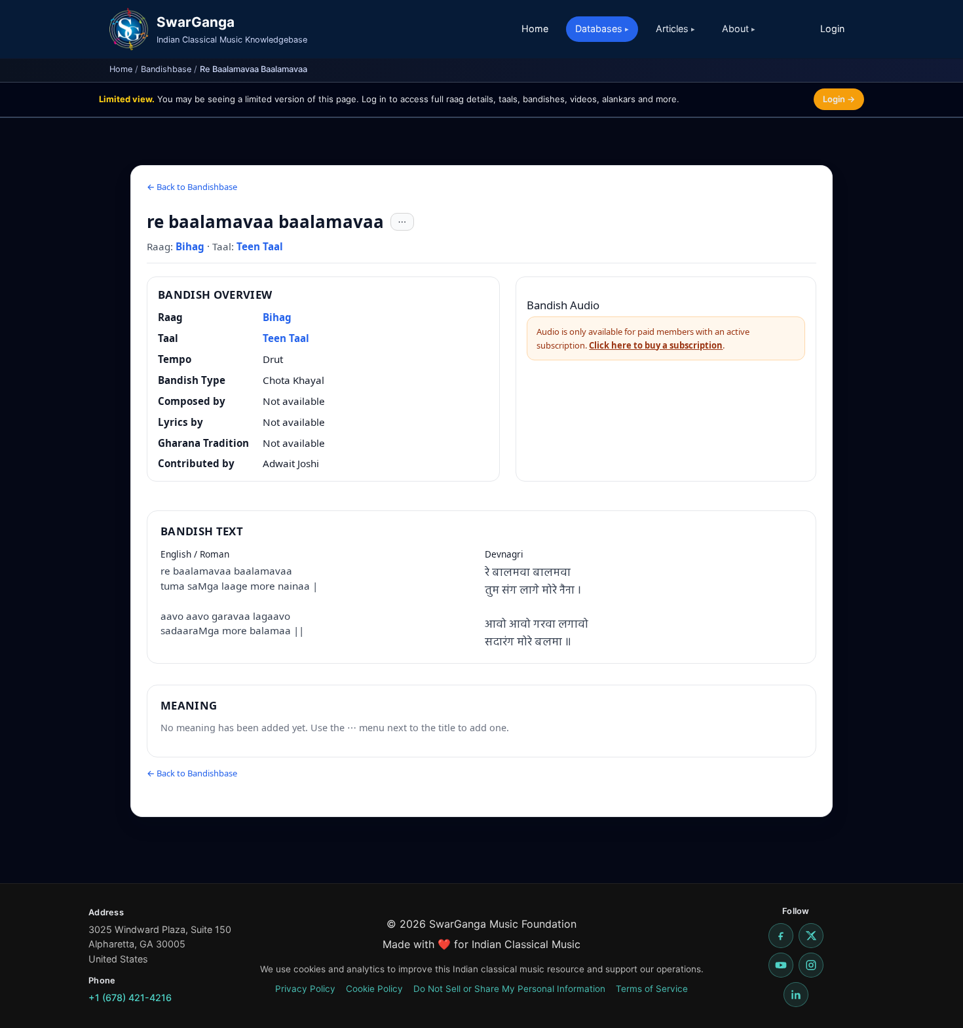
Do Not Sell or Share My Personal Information (509, 988)
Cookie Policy (374, 988)
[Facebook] (780, 935)
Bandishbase (166, 69)
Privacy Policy (305, 988)
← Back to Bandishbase (192, 187)
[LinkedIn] (796, 994)
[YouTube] (780, 965)
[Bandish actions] (402, 222)
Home (534, 28)
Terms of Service (652, 988)
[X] (811, 935)
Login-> (839, 99)
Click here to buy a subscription (656, 345)
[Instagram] (811, 965)
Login (832, 28)
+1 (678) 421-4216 (130, 997)
